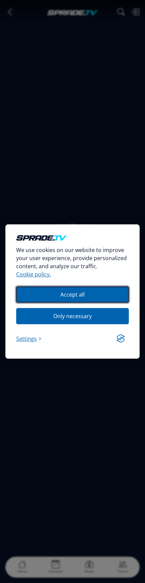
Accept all (72, 294)
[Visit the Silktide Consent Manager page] (121, 339)
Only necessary (72, 316)
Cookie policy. (33, 274)
